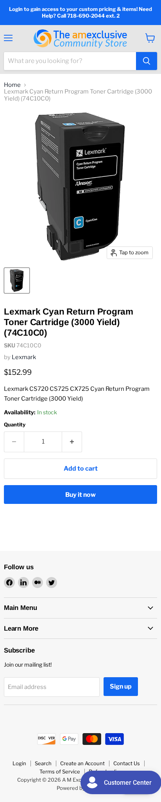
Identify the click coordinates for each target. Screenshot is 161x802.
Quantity (14, 425)
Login (19, 763)
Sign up (121, 686)
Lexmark (24, 357)
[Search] (146, 61)
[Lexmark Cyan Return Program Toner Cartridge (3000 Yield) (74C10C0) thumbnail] (16, 280)
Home (12, 85)
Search (43, 763)
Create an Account (82, 763)
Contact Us (126, 763)
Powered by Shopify (81, 788)
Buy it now (80, 494)
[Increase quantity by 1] (72, 442)
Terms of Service (59, 771)
